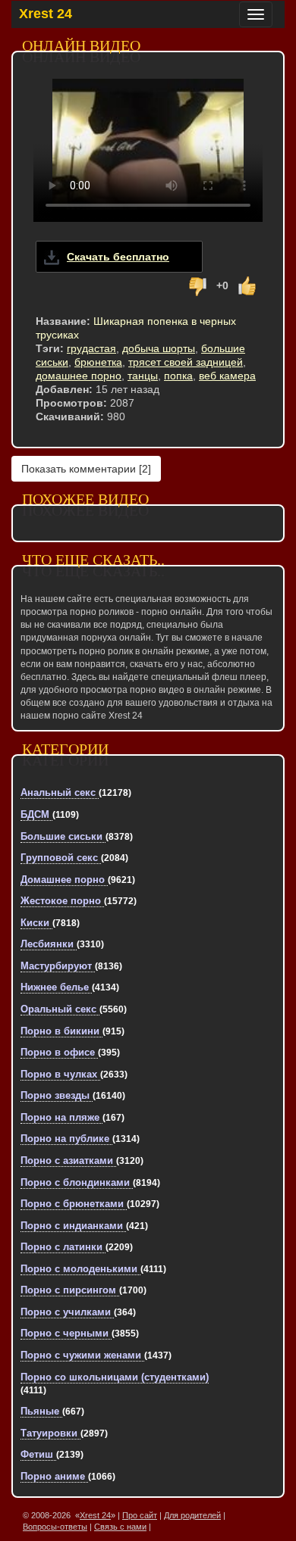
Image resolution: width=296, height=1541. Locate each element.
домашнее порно (78, 376)
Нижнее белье (56, 987)
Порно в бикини (61, 1031)
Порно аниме (54, 1476)
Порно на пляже (61, 1117)
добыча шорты (158, 348)
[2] (86, 469)
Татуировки (50, 1433)
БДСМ (36, 814)
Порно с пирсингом (69, 1290)
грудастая (91, 348)
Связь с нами (120, 1526)
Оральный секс (59, 1009)
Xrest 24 (45, 13)
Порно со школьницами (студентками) (114, 1377)
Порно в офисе (59, 1052)
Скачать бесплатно (118, 257)
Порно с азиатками (68, 1160)
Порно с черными (66, 1333)
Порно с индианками (73, 1225)
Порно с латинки (62, 1246)
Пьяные (41, 1411)
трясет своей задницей (185, 362)
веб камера (227, 376)
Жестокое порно (62, 900)
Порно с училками (67, 1312)
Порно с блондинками (76, 1182)
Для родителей (192, 1515)
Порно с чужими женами (82, 1355)
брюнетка (98, 362)
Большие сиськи (62, 836)
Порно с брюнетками (73, 1203)
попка (178, 376)
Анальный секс (59, 792)
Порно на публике (66, 1138)
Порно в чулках (60, 1074)
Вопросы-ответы (55, 1526)
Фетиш (38, 1454)
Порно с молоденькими (80, 1268)
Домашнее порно (64, 879)
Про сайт (139, 1515)
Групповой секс (60, 857)
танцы (143, 376)
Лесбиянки (48, 944)
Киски (36, 922)
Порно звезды (56, 1095)
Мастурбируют (57, 966)
